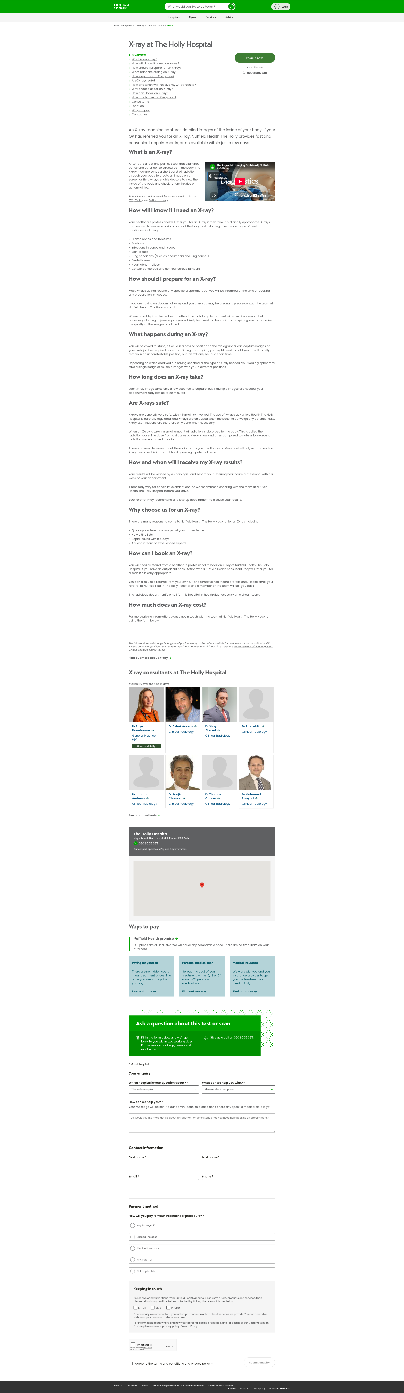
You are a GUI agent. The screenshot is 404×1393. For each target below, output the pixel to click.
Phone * (207, 1176)
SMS (158, 1308)
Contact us (140, 114)
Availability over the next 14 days (149, 684)
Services (211, 17)
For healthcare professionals (165, 1385)
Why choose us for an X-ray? (152, 89)
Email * (134, 1176)
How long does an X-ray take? (153, 76)
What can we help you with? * (223, 1083)
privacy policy (201, 1364)
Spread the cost (147, 1237)
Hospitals (174, 17)
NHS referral (144, 1259)
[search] (200, 6)
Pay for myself (146, 1225)
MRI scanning (158, 200)
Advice (229, 17)
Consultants (140, 102)
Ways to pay (141, 110)
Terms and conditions (237, 1388)
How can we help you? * (146, 1102)
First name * (137, 1157)
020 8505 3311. (243, 1037)
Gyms (192, 17)
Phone (175, 1308)
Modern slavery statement (220, 1385)
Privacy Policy (189, 1326)
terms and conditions (169, 1364)
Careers (144, 1385)
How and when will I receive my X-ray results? (164, 85)
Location (138, 106)
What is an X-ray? (144, 59)
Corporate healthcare (193, 1385)
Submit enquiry (259, 1362)
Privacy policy (258, 1388)
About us (118, 1385)
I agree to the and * (173, 1364)
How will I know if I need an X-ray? (155, 63)
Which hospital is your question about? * (158, 1083)
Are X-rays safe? (143, 80)
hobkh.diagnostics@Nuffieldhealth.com (231, 595)
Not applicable (146, 1271)
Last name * (211, 1157)
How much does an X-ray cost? (154, 97)
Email (142, 1308)
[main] (202, 701)
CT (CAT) (135, 200)
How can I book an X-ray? (150, 93)
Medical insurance (148, 1248)
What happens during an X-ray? (154, 72)
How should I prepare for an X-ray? (156, 68)
